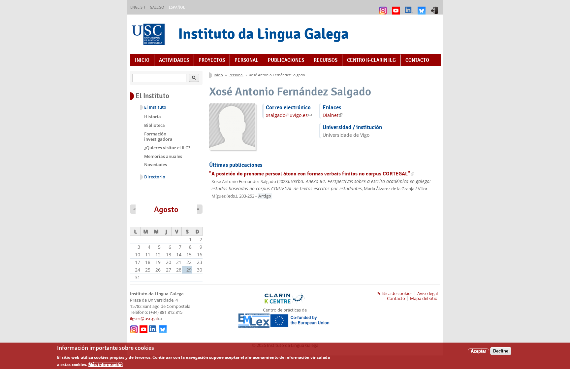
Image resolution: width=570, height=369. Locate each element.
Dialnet (332, 115)
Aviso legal (427, 293)
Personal (246, 60)
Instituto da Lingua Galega (263, 33)
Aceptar (478, 351)
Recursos (325, 60)
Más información (105, 364)
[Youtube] (396, 7)
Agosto (166, 209)
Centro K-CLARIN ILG (371, 60)
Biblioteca (154, 125)
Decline (500, 351)
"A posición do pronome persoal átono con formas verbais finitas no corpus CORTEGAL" (311, 173)
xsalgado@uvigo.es (289, 115)
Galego (157, 7)
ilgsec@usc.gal (146, 318)
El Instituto (155, 107)
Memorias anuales (163, 156)
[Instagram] (384, 7)
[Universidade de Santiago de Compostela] (149, 35)
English (137, 7)
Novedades (155, 164)
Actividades (174, 60)
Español (177, 7)
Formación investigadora (158, 136)
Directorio (154, 177)
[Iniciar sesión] (435, 7)
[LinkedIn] (409, 7)
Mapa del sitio (423, 298)
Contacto (417, 60)
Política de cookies (394, 293)
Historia (152, 117)
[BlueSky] (422, 7)
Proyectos (212, 60)
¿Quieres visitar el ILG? (167, 148)
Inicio (142, 60)
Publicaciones (286, 60)
